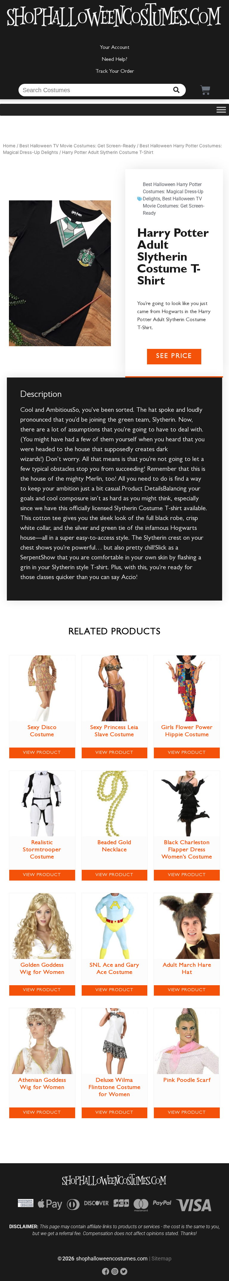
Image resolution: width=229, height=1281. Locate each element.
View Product (42, 753)
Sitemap (161, 1258)
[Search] (176, 90)
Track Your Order (114, 72)
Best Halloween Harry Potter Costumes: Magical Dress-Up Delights (173, 192)
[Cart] (205, 90)
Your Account (114, 48)
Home (9, 145)
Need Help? (114, 60)
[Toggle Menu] (221, 110)
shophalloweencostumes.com (112, 1258)
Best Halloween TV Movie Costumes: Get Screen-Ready (77, 145)
